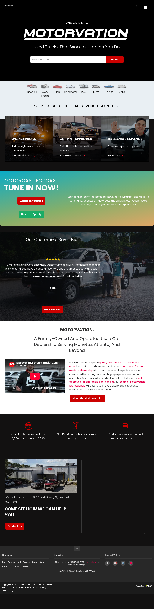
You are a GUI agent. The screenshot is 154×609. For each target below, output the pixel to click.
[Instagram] (123, 563)
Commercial (71, 92)
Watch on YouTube (31, 201)
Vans (122, 92)
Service (26, 562)
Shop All (32, 92)
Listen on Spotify (31, 214)
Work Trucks (45, 94)
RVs (83, 92)
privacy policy (40, 587)
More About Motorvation (87, 398)
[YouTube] (115, 563)
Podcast (16, 566)
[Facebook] (107, 563)
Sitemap (5, 590)
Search (115, 59)
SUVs (96, 92)
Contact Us (15, 526)
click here (91, 562)
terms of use (29, 587)
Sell (19, 562)
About (34, 562)
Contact (25, 566)
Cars (57, 92)
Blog (42, 562)
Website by (141, 586)
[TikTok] (130, 563)
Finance (11, 562)
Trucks (109, 92)
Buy (4, 562)
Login (12, 590)
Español (6, 566)
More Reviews (52, 309)
